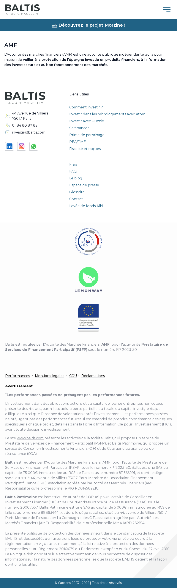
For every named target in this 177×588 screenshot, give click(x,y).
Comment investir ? (86, 107)
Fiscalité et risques (85, 149)
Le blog (75, 178)
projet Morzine (106, 25)
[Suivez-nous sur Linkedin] (9, 146)
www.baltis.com (30, 438)
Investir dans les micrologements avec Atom (107, 114)
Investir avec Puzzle (86, 121)
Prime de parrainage (86, 135)
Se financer (79, 128)
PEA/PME (77, 142)
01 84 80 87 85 (24, 125)
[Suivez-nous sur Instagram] (21, 146)
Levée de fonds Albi (86, 206)
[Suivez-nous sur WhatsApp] (33, 146)
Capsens (64, 583)
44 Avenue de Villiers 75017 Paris (30, 116)
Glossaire (77, 192)
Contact (76, 199)
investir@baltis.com (28, 132)
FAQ (73, 171)
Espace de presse (84, 185)
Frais (73, 164)
